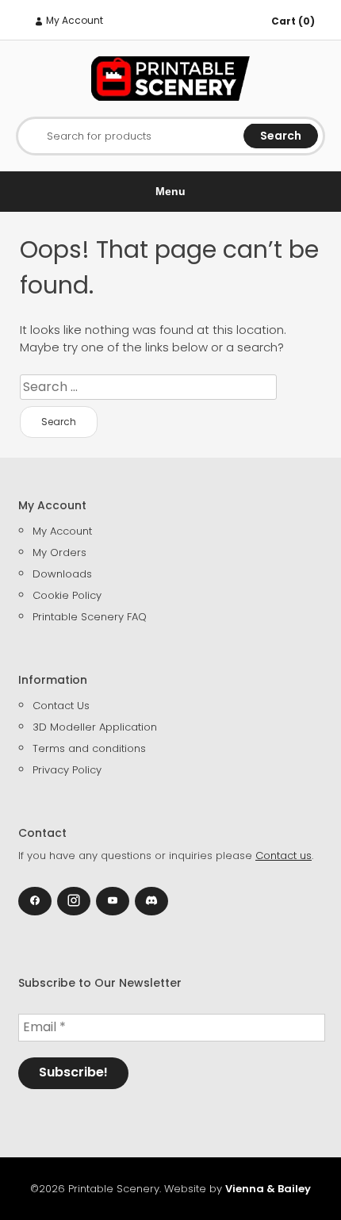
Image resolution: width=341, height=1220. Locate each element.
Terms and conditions (89, 748)
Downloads (62, 573)
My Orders (59, 552)
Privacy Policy (67, 769)
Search (280, 136)
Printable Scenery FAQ (90, 616)
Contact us (283, 855)
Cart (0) (293, 21)
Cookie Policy (67, 595)
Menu (170, 191)
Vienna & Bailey (268, 1188)
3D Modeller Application (95, 727)
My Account (73, 20)
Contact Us (61, 705)
